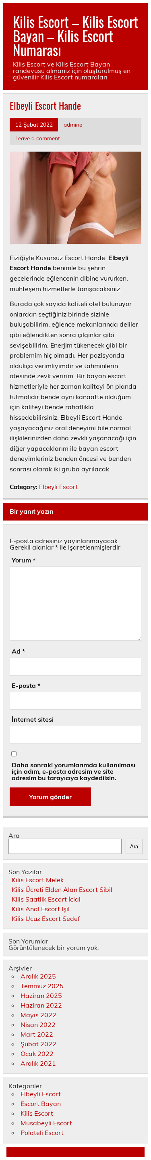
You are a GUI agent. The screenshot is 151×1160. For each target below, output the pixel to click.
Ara (14, 835)
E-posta (26, 685)
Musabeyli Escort (46, 1123)
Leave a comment (37, 138)
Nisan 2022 (38, 1024)
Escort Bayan (41, 1104)
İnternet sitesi (33, 719)
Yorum (23, 560)
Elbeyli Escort (58, 487)
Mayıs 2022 (38, 1015)
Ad (18, 651)
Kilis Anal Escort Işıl (41, 909)
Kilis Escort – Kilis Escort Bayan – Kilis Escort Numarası (75, 35)
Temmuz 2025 (42, 986)
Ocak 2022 (37, 1054)
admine (73, 124)
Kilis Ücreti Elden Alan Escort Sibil (62, 889)
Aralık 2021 (38, 1063)
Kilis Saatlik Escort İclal (46, 899)
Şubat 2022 (38, 1044)
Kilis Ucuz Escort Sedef (46, 918)
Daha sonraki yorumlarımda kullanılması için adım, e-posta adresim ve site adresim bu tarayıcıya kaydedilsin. (73, 771)
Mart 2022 (37, 1034)
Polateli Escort (42, 1133)
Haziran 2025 (41, 995)
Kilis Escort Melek (38, 880)
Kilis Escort (37, 1113)
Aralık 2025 (38, 976)
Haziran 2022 (41, 1005)
